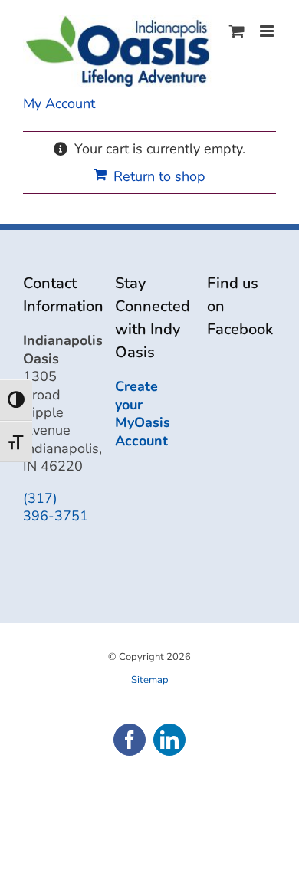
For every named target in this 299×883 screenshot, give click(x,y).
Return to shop (159, 176)
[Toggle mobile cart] (237, 31)
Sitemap (150, 680)
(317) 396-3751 (55, 507)
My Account (59, 104)
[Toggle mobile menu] (268, 31)
